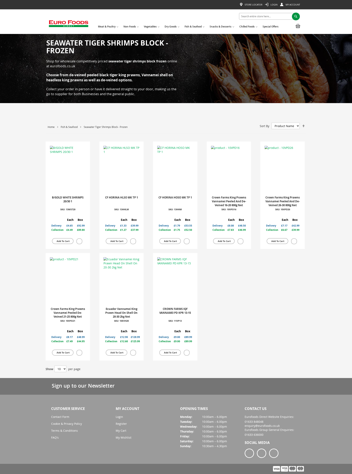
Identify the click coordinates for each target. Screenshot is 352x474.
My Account (292, 4)
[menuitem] (107, 28)
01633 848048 (254, 422)
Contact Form (60, 417)
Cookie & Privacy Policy (66, 424)
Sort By (264, 126)
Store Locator (253, 4)
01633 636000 (254, 435)
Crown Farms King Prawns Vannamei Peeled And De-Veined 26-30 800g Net (282, 201)
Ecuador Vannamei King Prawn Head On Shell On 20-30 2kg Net (121, 312)
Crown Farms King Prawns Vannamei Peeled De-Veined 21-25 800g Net (68, 312)
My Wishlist (123, 437)
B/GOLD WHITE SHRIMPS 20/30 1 (68, 199)
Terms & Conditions (64, 431)
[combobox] (268, 16)
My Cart (121, 431)
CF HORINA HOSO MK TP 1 (175, 197)
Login (273, 4)
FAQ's (55, 437)
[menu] (189, 27)
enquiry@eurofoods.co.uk (262, 426)
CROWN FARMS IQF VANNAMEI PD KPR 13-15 (175, 311)
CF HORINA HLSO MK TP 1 (121, 197)
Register (121, 424)
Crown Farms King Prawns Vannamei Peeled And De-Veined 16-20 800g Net (229, 201)
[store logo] (68, 25)
